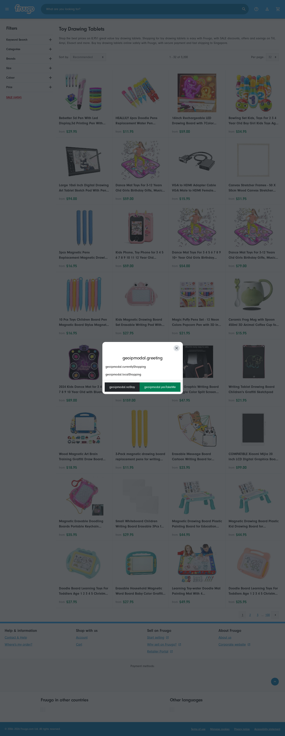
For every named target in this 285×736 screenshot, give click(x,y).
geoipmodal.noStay (122, 387)
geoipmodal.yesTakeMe (160, 387)
